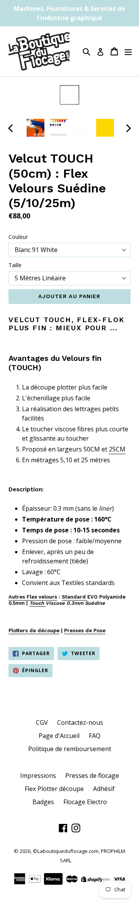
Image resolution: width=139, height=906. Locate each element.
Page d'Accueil (59, 735)
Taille (15, 265)
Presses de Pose (84, 630)
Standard (74, 597)
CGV (42, 722)
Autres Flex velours (32, 597)
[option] (35, 127)
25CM (117, 449)
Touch (37, 603)
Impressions (38, 775)
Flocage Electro (85, 802)
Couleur (18, 236)
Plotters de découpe (33, 630)
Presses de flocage (92, 775)
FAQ (94, 735)
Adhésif (104, 788)
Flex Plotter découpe (54, 788)
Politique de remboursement (69, 749)
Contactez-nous (80, 722)
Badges (43, 802)
